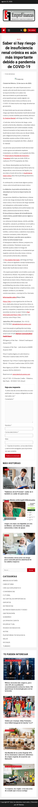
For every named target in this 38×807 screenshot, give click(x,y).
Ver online (32, 30)
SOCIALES (6, 642)
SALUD (18, 39)
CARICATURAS (8, 584)
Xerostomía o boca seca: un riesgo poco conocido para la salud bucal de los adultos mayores (17, 560)
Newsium (34, 802)
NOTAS (5, 631)
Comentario (9, 399)
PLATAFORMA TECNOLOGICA (14, 635)
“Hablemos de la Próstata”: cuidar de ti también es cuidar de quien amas (18, 493)
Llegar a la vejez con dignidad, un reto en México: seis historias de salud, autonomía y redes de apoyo (18, 526)
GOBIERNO (7, 617)
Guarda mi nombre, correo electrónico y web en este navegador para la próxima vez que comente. (19, 448)
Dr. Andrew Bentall (9, 118)
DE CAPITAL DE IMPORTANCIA (14, 599)
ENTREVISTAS (8, 606)
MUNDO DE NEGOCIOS (11, 628)
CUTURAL (6, 595)
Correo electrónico (12, 432)
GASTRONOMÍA (9, 613)
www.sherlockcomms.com (21, 374)
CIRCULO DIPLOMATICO (12, 588)
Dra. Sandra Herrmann (12, 260)
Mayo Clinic (7, 301)
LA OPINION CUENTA (11, 620)
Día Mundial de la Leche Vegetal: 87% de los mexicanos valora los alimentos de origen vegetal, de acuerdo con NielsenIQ (19, 756)
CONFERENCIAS (9, 591)
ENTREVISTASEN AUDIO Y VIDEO (15, 610)
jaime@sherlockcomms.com (21, 324)
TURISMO (6, 646)
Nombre (8, 425)
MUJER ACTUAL (9, 624)
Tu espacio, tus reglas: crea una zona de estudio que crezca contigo (18, 790)
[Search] (21, 30)
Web (6, 439)
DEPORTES (7, 602)
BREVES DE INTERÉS (10, 580)
